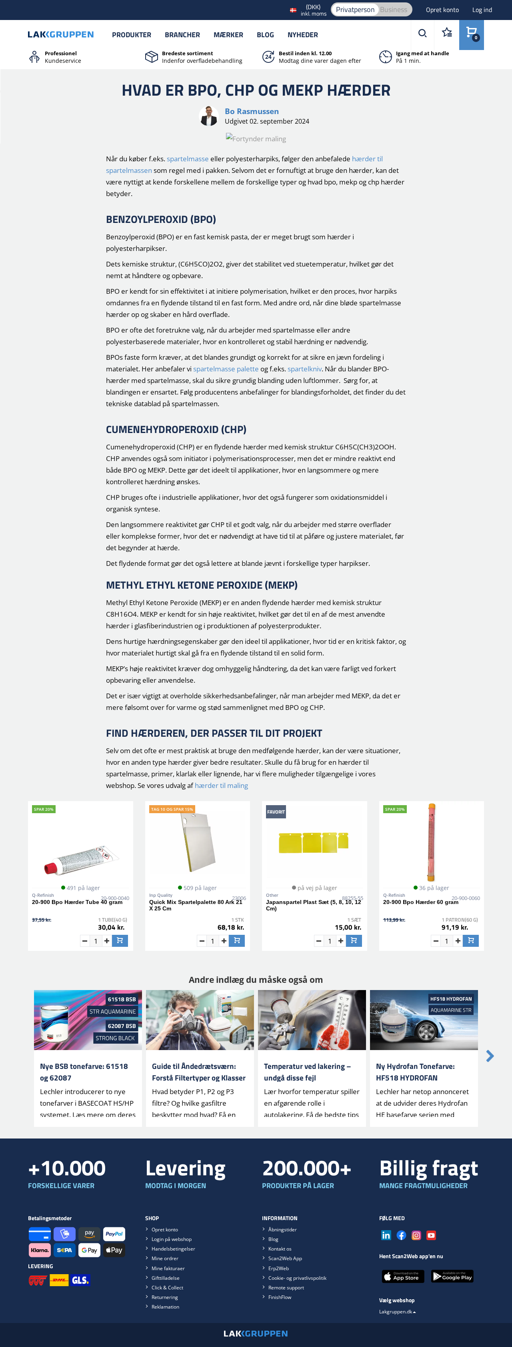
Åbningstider (282, 1229)
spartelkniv (305, 368)
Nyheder (303, 34)
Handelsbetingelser (173, 1248)
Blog (265, 34)
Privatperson (355, 9)
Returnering (165, 1297)
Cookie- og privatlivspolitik (297, 1278)
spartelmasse (188, 158)
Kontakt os (280, 1248)
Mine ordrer (165, 1258)
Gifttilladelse (166, 1278)
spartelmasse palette (226, 368)
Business (393, 9)
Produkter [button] (131, 34)
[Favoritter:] (446, 35)
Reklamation (165, 1306)
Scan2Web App (285, 1258)
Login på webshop (172, 1239)
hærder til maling (221, 785)
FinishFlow (279, 1297)
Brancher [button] (182, 34)
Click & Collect (167, 1287)
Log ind (482, 9)
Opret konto (443, 9)
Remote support (286, 1287)
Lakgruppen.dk (395, 1311)
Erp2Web (278, 1268)
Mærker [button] (228, 34)
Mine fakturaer (168, 1268)
